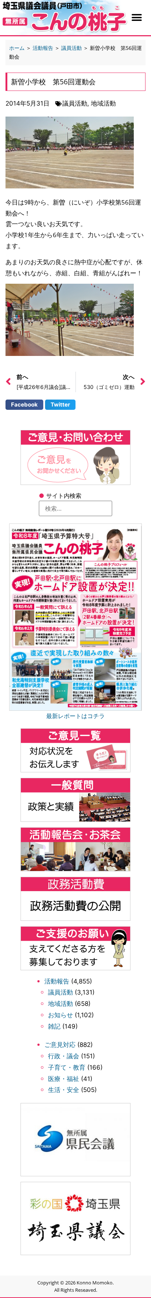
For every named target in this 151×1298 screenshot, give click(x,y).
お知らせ (60, 1015)
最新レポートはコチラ (75, 716)
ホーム (17, 47)
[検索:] (75, 508)
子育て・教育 (66, 1067)
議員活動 (60, 992)
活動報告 (56, 981)
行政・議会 (63, 1056)
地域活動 (60, 1003)
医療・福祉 (63, 1078)
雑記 (54, 1026)
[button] (136, 17)
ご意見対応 (60, 1044)
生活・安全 (63, 1089)
